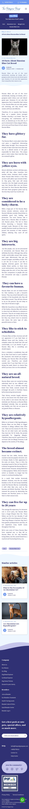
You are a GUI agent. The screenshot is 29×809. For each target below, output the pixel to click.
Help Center (14, 756)
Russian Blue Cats (14, 27)
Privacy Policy (6, 795)
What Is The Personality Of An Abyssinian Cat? (13, 589)
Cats (3, 24)
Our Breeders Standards (9, 697)
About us (4, 665)
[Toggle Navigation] (26, 9)
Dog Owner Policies (7, 681)
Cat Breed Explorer (7, 678)
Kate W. (10, 67)
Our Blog (4, 671)
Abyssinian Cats (11, 24)
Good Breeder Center (8, 707)
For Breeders (23, 2)
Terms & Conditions (18, 795)
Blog (3, 31)
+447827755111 (8, 2)
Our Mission (5, 668)
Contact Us (14, 753)
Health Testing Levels (8, 701)
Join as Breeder (6, 694)
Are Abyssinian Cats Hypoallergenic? (11, 625)
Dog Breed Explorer (7, 674)
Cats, (4, 58)
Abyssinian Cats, (9, 585)
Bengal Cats (21, 24)
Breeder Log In (6, 711)
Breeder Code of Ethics (8, 704)
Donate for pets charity (8, 684)
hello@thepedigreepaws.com (19, 746)
